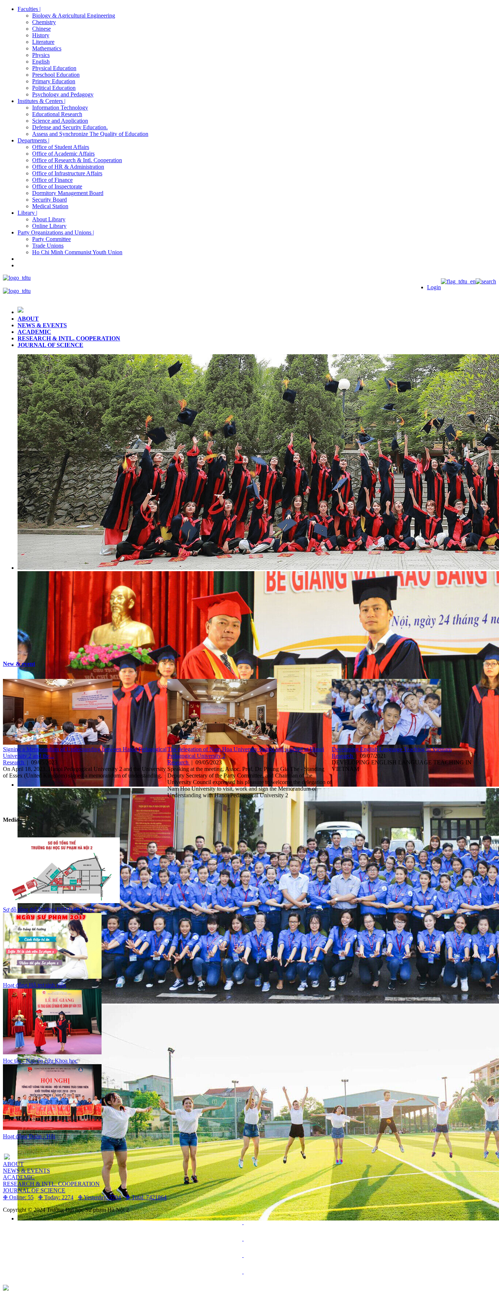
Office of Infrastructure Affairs (67, 173)
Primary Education (53, 81)
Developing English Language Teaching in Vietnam (392, 749)
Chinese (41, 29)
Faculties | (29, 9)
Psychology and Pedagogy (63, 94)
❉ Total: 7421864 (146, 1197)
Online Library (49, 226)
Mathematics (46, 48)
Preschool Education (56, 75)
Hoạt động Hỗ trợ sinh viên (34, 985)
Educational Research (57, 114)
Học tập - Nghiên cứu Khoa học (40, 1061)
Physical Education (54, 68)
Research (14, 762)
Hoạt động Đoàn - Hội (29, 1136)
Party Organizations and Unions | (56, 232)
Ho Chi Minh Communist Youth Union (77, 252)
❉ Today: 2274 (55, 1197)
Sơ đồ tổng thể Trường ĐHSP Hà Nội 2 (49, 909)
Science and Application (60, 121)
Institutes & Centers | (41, 101)
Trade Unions (48, 245)
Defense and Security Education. (70, 127)
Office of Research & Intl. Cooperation (77, 160)
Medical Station (50, 206)
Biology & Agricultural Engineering (73, 15)
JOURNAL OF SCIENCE (50, 345)
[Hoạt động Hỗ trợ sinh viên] (52, 977)
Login (434, 287)
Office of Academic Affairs (63, 153)
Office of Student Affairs (60, 147)
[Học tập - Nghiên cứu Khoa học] (52, 1052)
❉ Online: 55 (18, 1197)
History (40, 35)
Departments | (33, 140)
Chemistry (44, 22)
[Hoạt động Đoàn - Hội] (52, 1128)
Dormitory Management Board (67, 193)
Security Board (49, 199)
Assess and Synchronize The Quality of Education (90, 134)
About (28, 319)
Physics (41, 55)
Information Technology (60, 107)
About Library (48, 219)
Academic (34, 332)
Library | (27, 213)
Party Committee (51, 239)
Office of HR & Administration (68, 167)
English (41, 61)
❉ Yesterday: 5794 (99, 1197)
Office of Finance (52, 180)
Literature (43, 42)
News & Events (42, 325)
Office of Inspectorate (57, 186)
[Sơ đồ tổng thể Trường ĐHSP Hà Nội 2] (61, 901)
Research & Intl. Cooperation (69, 338)
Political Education (54, 88)
